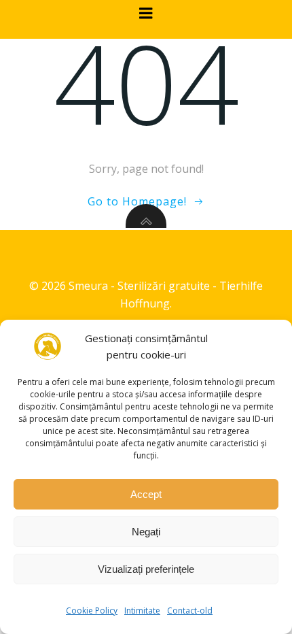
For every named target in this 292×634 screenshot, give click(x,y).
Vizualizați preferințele (146, 569)
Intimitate (142, 610)
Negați (146, 531)
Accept (146, 494)
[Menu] (146, 13)
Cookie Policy (91, 610)
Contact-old (190, 610)
